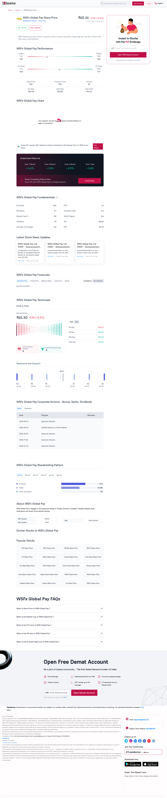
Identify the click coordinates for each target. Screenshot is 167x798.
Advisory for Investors (10, 742)
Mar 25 (59, 475)
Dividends (27, 408)
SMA (76, 322)
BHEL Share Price (93, 583)
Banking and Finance (30, 21)
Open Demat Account (84, 692)
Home (10, 10)
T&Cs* (138, 60)
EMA (71, 322)
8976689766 (150, 729)
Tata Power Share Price (71, 566)
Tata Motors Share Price (27, 574)
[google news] (153, 741)
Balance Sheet (46, 281)
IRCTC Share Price (93, 548)
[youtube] (149, 741)
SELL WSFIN (35, 28)
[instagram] (130, 741)
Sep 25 (43, 475)
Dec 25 (35, 475)
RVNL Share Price (93, 574)
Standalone (88, 281)
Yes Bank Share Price (27, 566)
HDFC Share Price (49, 566)
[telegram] (126, 741)
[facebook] (140, 741)
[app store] (150, 765)
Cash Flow (58, 281)
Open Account (138, 3)
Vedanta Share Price (27, 583)
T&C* (65, 697)
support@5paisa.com (141, 720)
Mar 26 (27, 475)
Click (142, 707)
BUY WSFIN (22, 28)
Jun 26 (19, 475)
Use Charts (96, 146)
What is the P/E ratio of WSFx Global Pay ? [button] (34, 625)
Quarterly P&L (22, 281)
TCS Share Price (27, 548)
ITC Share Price (27, 557)
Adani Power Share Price (49, 574)
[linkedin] (144, 741)
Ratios (67, 281)
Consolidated (98, 281)
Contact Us (5, 738)
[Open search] (102, 3)
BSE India (21, 261)
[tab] (60, 608)
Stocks (17, 10)
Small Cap (42, 21)
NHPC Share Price (71, 574)
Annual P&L (34, 281)
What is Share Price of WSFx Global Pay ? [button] (33, 608)
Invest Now (89, 181)
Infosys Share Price (93, 566)
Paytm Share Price (49, 583)
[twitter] (135, 741)
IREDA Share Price (71, 548)
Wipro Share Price (49, 557)
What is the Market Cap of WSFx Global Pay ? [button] (35, 617)
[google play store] (133, 765)
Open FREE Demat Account (128, 55)
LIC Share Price (71, 583)
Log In (149, 3)
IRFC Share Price (49, 548)
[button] (158, 3)
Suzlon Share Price (71, 557)
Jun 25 (51, 475)
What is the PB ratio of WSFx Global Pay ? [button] (33, 633)
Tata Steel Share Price (93, 557)
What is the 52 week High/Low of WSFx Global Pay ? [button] (38, 642)
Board (19, 408)
